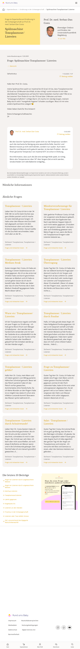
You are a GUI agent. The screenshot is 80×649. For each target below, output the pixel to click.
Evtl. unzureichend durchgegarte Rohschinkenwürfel (16, 521)
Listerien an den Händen (13, 508)
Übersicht (13, 66)
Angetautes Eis (10, 504)
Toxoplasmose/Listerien (13, 495)
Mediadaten (12, 625)
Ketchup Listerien (11, 491)
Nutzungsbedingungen (30, 625)
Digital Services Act (28, 630)
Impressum (12, 621)
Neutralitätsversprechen (29, 621)
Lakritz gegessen (11, 499)
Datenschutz (12, 630)
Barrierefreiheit (13, 634)
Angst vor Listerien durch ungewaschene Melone (19, 481)
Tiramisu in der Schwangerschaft (16, 512)
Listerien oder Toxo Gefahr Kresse (17, 516)
